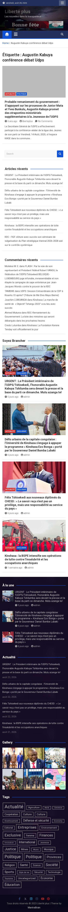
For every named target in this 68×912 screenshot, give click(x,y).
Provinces (54, 857)
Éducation (12, 885)
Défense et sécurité (36, 820)
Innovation (9, 843)
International (27, 842)
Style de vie (24, 872)
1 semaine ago (15, 567)
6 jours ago (13, 455)
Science (37, 865)
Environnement (49, 827)
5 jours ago (13, 396)
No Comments (45, 121)
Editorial (9, 827)
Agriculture (34, 807)
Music (36, 849)
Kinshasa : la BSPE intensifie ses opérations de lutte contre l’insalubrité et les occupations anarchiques (33, 559)
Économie (47, 878)
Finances (46, 835)
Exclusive (21, 373)
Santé (24, 865)
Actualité (10, 94)
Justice (10, 849)
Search (60, 153)
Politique (21, 94)
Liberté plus (17, 11)
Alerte (47, 808)
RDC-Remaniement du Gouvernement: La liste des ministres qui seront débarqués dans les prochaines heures (29, 316)
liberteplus (27, 121)
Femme (30, 835)
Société (52, 865)
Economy (58, 821)
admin (27, 396)
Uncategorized (27, 878)
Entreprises (27, 827)
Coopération (11, 814)
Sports (9, 872)
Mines (24, 849)
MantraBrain (34, 907)
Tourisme (9, 878)
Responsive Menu (62, 3)
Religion (10, 865)
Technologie (54, 872)
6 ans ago (12, 121)
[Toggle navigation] (16, 34)
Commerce (58, 808)
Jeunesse (44, 842)
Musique (48, 849)
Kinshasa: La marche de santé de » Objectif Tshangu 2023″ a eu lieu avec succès (31, 303)
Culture (27, 814)
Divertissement (11, 821)
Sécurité (38, 872)
